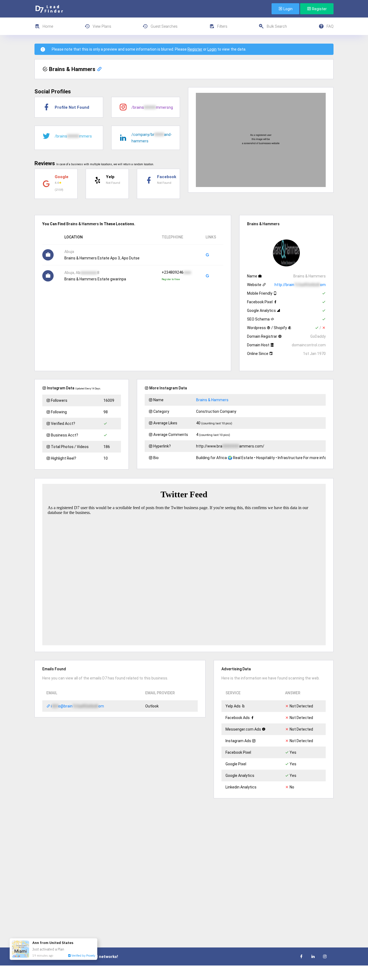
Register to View (171, 279)
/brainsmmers (73, 136)
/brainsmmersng (152, 107)
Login (288, 9)
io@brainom (77, 706)
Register (319, 9)
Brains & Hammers (212, 400)
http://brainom (300, 285)
